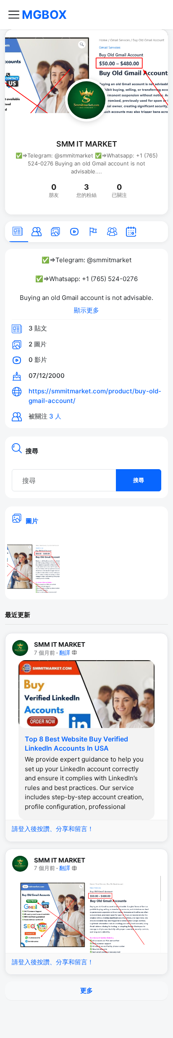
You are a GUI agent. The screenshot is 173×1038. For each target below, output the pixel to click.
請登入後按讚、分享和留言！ (53, 829)
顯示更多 (86, 310)
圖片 (32, 521)
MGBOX (44, 15)
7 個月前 (44, 653)
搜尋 (138, 480)
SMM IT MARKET (86, 143)
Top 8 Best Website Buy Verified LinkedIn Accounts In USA (76, 743)
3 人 (55, 416)
